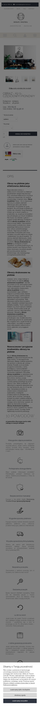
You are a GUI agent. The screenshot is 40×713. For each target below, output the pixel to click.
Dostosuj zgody (20, 695)
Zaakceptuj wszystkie (20, 701)
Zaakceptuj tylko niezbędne (20, 690)
